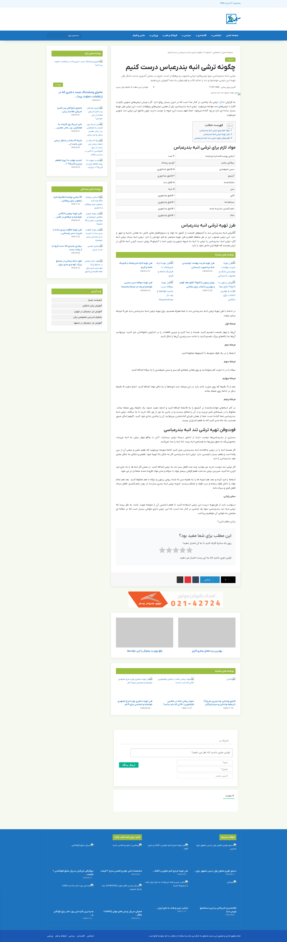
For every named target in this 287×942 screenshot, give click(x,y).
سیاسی (187, 35)
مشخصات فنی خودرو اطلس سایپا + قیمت (121, 871)
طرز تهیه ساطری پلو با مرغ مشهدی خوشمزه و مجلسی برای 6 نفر (135, 703)
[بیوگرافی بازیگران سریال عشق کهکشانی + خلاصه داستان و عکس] (72, 855)
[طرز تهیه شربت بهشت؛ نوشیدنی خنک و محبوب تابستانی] (226, 269)
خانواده (207, 52)
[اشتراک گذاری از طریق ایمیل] (180, 579)
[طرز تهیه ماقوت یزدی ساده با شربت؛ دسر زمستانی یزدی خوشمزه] (93, 235)
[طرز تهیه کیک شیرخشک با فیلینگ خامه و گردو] (164, 269)
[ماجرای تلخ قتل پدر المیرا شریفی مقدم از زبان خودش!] (93, 113)
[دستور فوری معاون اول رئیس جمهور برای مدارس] (214, 855)
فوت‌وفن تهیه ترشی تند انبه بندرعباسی (212, 138)
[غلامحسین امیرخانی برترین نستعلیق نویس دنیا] (214, 892)
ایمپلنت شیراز (95, 300)
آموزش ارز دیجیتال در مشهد (88, 323)
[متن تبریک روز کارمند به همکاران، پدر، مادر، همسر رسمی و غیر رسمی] (93, 130)
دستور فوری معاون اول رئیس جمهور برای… (215, 871)
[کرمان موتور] (175, 599)
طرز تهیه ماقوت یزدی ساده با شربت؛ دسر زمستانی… (67, 231)
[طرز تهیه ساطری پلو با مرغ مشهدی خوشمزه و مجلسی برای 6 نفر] (134, 687)
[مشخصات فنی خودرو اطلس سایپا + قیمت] (120, 855)
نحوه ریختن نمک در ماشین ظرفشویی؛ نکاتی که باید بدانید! (178, 703)
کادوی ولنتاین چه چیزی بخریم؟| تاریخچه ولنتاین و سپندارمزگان (220, 703)
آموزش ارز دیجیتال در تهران (88, 311)
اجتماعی (217, 35)
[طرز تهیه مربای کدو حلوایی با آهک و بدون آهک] (166, 855)
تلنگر (222, 102)
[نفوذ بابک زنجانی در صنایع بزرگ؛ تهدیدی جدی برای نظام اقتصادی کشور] (93, 266)
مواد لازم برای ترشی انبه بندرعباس (214, 130)
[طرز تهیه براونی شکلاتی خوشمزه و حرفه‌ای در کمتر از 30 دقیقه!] (93, 219)
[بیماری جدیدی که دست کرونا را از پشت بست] (93, 250)
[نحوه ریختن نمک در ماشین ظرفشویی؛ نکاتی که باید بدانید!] (175, 687)
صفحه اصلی (232, 35)
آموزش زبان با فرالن (92, 305)
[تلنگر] (233, 19)
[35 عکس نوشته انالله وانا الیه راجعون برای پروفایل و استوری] (93, 202)
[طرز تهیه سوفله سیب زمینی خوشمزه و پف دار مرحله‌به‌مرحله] (164, 291)
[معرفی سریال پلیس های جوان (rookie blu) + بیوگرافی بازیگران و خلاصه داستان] (120, 896)
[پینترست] (188, 579)
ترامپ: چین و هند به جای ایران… (172, 908)
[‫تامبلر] (195, 579)
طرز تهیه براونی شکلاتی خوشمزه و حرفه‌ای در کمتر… (68, 215)
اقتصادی (202, 35)
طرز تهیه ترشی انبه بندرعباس (216, 134)
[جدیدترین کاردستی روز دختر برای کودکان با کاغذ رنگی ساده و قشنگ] (72, 896)
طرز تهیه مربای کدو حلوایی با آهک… (170, 871)
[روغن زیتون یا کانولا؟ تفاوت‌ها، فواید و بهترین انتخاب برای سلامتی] (226, 291)
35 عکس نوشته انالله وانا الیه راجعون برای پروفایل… (67, 199)
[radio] (189, 551)
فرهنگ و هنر (170, 35)
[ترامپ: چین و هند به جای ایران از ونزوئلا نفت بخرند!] (166, 892)
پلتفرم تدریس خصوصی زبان (87, 317)
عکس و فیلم (139, 35)
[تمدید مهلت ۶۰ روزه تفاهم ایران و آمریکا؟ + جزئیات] (93, 165)
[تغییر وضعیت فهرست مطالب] (228, 126)
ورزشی (154, 35)
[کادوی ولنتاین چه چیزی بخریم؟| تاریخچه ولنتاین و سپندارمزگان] (217, 687)
